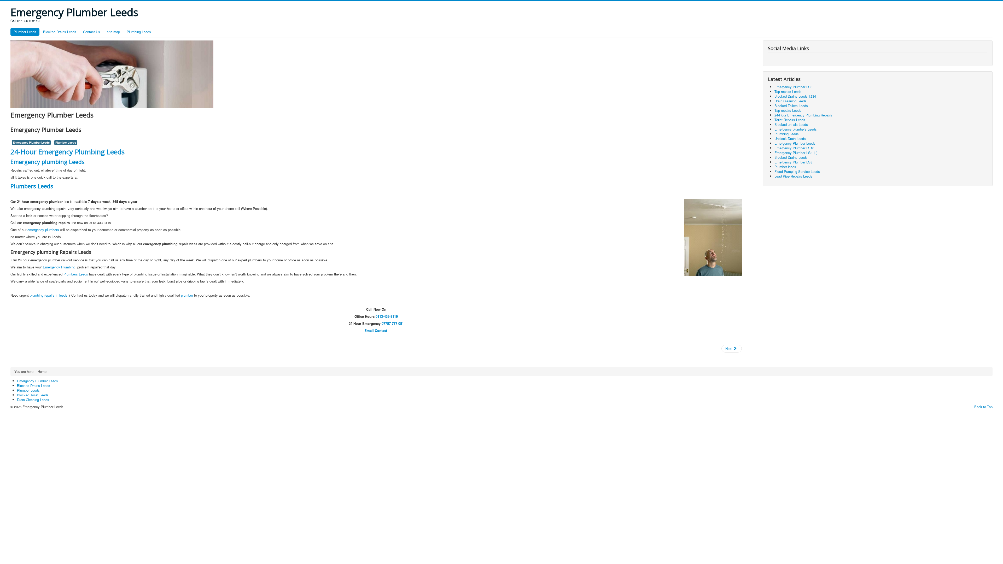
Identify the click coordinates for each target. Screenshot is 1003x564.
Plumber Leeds (25, 31)
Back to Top (983, 406)
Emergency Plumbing (59, 267)
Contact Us (91, 31)
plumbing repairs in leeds (49, 295)
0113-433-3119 (387, 316)
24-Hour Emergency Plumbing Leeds (67, 151)
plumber (187, 295)
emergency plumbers (43, 229)
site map (113, 31)
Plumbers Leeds (31, 186)
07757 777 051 (393, 323)
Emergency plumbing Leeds (47, 162)
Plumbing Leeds (139, 31)
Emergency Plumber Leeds (31, 142)
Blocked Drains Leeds (59, 31)
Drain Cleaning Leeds (33, 399)
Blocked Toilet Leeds (33, 394)
